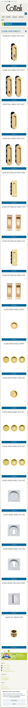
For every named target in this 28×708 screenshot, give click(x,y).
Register (6, 1)
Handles (2, 685)
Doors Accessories (4, 687)
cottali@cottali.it (6, 667)
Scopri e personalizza (15, 696)
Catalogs (14, 17)
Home (3, 17)
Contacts (21, 17)
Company (8, 17)
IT (2, 20)
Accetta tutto (14, 700)
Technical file (14, 66)
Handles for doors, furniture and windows (14, 7)
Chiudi (14, 703)
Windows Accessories (5, 688)
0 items (15, 1)
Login (2, 1)
